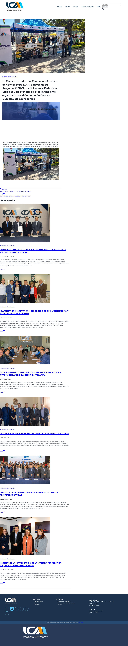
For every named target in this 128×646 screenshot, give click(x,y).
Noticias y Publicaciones (87, 6)
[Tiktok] (17, 609)
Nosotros (59, 6)
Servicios (67, 6)
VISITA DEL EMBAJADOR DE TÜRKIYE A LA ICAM (15, 195)
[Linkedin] (27, 609)
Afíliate (98, 6)
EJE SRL (81, 622)
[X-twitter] (7, 613)
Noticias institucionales (9, 76)
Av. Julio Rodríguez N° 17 (95, 611)
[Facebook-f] (7, 609)
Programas (75, 6)
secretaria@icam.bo (94, 605)
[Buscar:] (111, 4)
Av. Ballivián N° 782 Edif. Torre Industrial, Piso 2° (101, 602)
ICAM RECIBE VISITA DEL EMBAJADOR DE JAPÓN (15, 190)
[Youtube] (22, 609)
